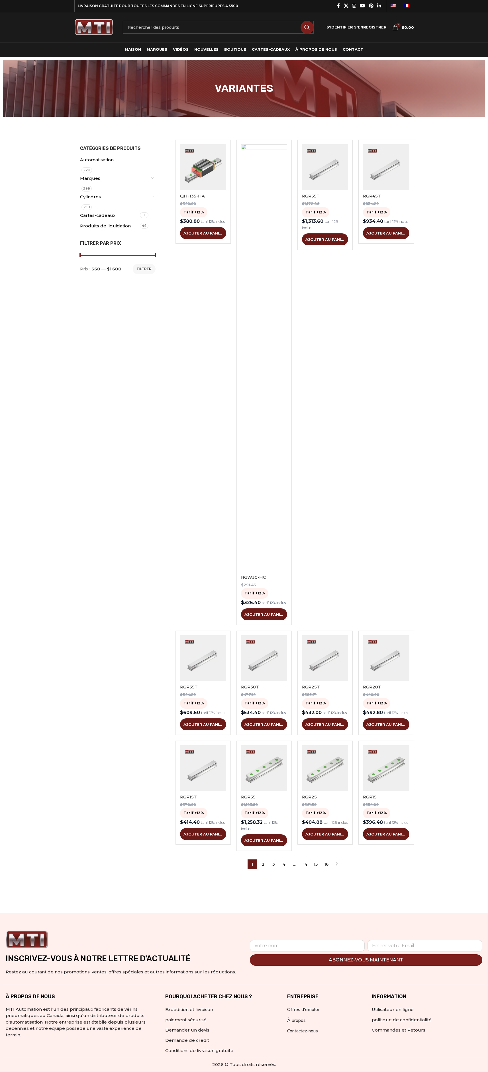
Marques (90, 178)
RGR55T (311, 196)
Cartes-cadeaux (97, 215)
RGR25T (311, 687)
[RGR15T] (203, 768)
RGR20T (372, 687)
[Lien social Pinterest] (371, 5)
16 (326, 864)
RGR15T (188, 797)
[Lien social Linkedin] (379, 5)
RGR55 (248, 797)
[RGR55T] (325, 167)
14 (305, 864)
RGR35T (189, 687)
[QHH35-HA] (203, 167)
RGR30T (250, 687)
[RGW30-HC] (264, 358)
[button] (203, 233)
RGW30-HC (253, 577)
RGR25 (309, 797)
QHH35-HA (192, 196)
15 (316, 864)
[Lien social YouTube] (362, 5)
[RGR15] (386, 768)
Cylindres (90, 196)
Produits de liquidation (105, 226)
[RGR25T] (325, 658)
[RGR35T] (203, 658)
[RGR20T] (386, 658)
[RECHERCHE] (307, 27)
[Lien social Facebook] (338, 5)
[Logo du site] (94, 26)
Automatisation (97, 159)
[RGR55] (264, 768)
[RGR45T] (386, 167)
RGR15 (370, 797)
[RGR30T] (264, 658)
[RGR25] (325, 768)
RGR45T (372, 196)
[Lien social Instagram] (354, 5)
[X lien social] (346, 5)
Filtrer (144, 269)
